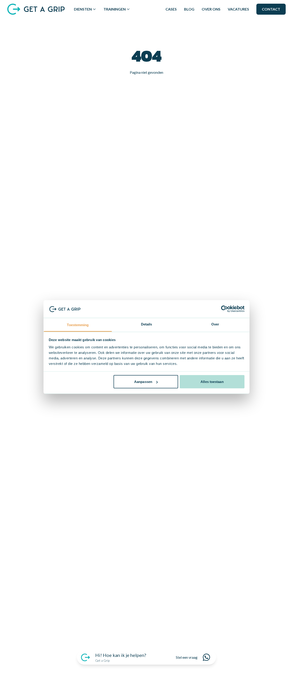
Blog (189, 9)
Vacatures (238, 9)
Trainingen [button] (114, 9)
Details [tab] (146, 324)
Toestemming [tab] (78, 325)
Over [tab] (215, 324)
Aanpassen (143, 382)
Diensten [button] (83, 9)
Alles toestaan (212, 382)
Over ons (211, 9)
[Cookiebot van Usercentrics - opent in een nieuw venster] (224, 309)
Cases (171, 9)
